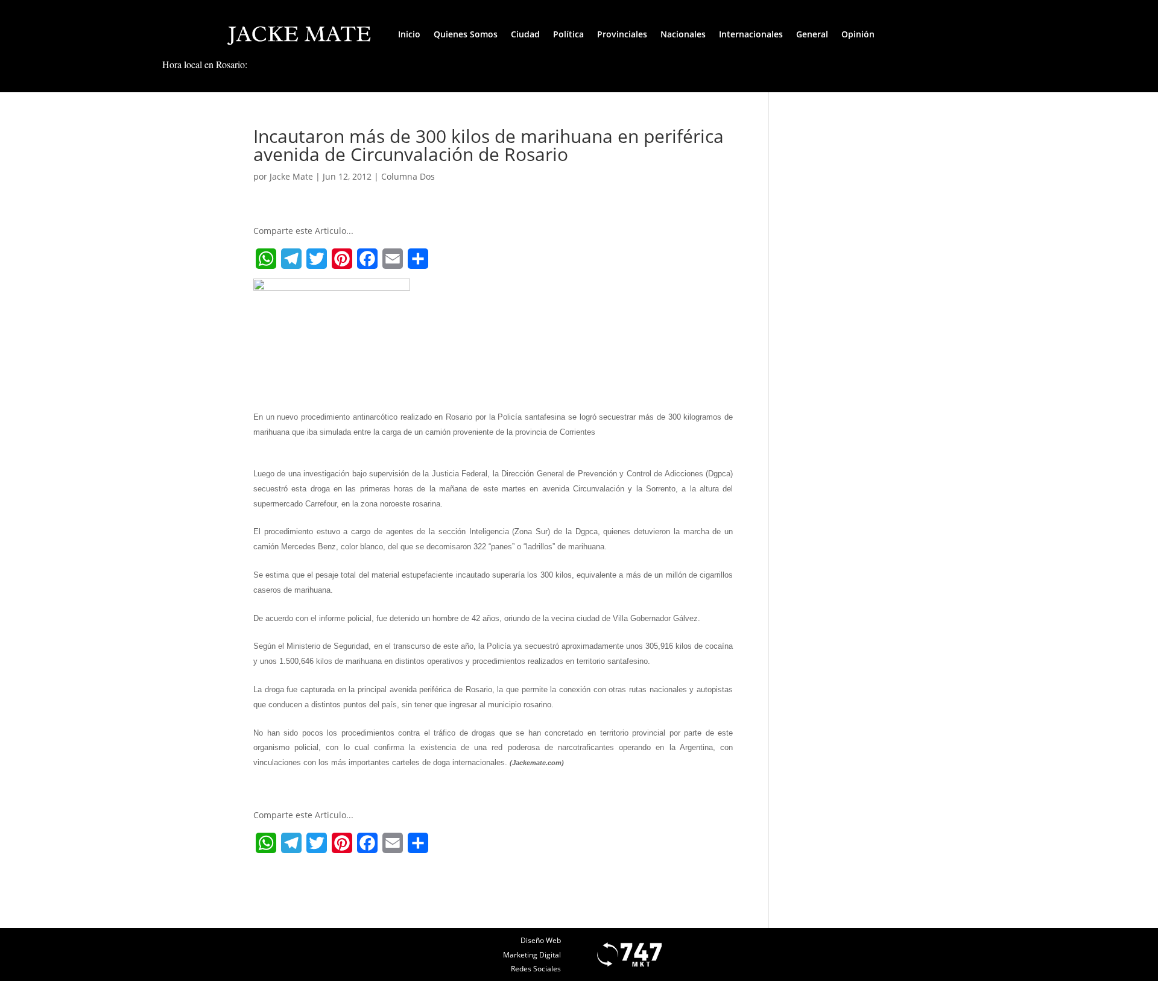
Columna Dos (408, 176)
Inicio (409, 34)
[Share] (418, 258)
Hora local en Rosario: (204, 64)
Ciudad (525, 34)
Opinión (858, 34)
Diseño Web (540, 940)
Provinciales (622, 34)
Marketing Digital (532, 955)
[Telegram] (291, 258)
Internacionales (751, 34)
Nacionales (683, 34)
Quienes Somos (466, 34)
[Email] (392, 258)
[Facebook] (367, 258)
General (812, 34)
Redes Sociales (536, 969)
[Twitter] (316, 258)
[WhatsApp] (266, 258)
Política (568, 34)
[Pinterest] (342, 258)
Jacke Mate (291, 176)
